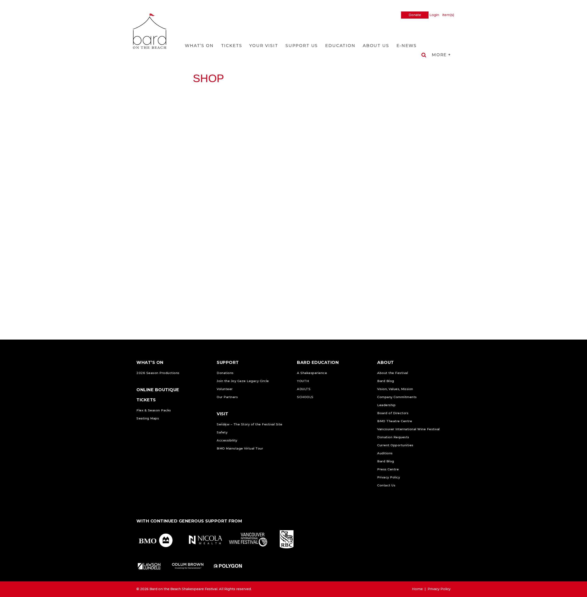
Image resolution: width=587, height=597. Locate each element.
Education (340, 45)
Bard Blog (385, 381)
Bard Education (318, 362)
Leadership (386, 405)
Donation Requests (393, 437)
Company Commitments (397, 397)
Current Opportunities (395, 445)
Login (434, 15)
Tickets (231, 45)
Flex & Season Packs (153, 410)
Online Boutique (157, 390)
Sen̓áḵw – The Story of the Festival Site (249, 424)
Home (417, 589)
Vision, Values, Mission (395, 389)
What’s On (199, 45)
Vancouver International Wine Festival (408, 429)
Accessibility (227, 440)
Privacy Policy (388, 477)
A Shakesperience (312, 373)
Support (228, 362)
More (440, 54)
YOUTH (303, 381)
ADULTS (303, 389)
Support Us (301, 45)
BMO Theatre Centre (394, 421)
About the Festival (392, 373)
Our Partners (227, 397)
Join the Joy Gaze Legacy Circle (243, 381)
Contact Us (386, 485)
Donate (415, 15)
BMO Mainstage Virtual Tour (240, 448)
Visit (222, 414)
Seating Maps (147, 418)
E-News (406, 45)
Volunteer (225, 389)
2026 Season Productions (158, 373)
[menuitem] (199, 45)
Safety (222, 432)
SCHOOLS (305, 397)
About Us (376, 45)
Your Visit (263, 45)
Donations (225, 373)
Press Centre (388, 469)
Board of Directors (392, 413)
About (385, 362)
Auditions (385, 453)
